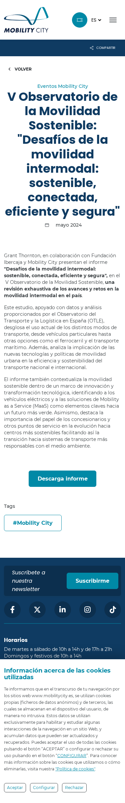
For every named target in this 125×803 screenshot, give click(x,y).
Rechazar (74, 787)
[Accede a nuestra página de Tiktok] (112, 609)
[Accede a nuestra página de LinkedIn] (62, 609)
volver (23, 69)
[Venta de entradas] (79, 20)
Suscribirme (92, 581)
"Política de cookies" (75, 768)
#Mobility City (33, 523)
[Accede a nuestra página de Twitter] (37, 609)
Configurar (44, 787)
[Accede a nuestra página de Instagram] (87, 609)
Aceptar (15, 787)
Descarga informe (63, 479)
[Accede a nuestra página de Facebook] (12, 609)
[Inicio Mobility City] (26, 19)
